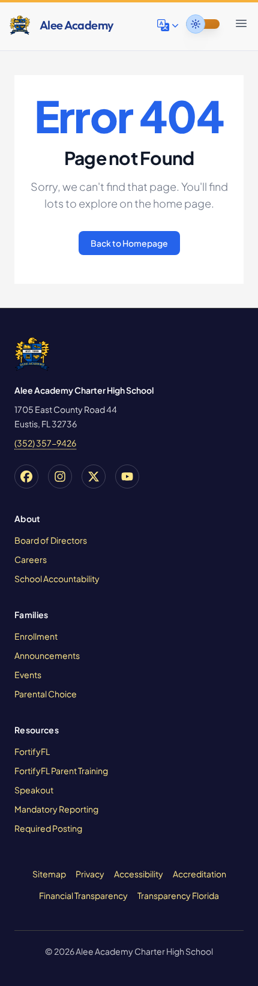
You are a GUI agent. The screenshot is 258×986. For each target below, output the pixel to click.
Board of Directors (50, 540)
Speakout (33, 789)
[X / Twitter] (94, 476)
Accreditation (199, 873)
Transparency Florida (178, 895)
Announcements (47, 655)
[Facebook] (26, 476)
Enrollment (36, 636)
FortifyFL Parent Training (61, 770)
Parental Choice (45, 693)
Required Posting (48, 828)
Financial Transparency (83, 895)
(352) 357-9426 (45, 442)
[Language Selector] (169, 25)
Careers (30, 559)
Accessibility (138, 873)
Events (27, 674)
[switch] (203, 24)
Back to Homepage (129, 243)
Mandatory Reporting (56, 809)
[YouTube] (127, 476)
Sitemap (49, 873)
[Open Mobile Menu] (241, 23)
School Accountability (57, 578)
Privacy (90, 873)
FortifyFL (32, 751)
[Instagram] (60, 476)
